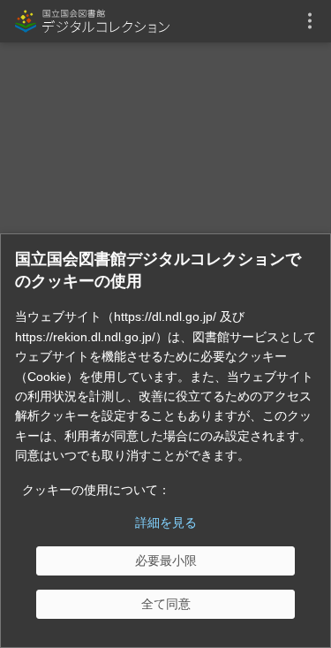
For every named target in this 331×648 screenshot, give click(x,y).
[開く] (310, 21)
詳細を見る (166, 522)
